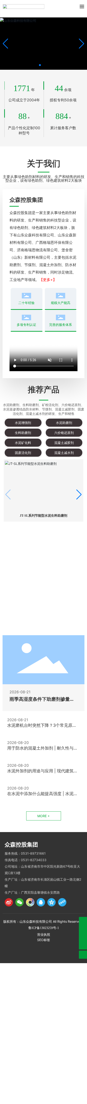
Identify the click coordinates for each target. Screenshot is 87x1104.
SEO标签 (43, 940)
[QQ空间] (51, 902)
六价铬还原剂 (64, 433)
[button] (40, 65)
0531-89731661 (33, 853)
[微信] (19, 902)
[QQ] (41, 902)
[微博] (9, 902)
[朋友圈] (30, 902)
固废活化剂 (23, 453)
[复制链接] (62, 902)
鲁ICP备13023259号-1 (43, 928)
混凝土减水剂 (64, 453)
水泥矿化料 (23, 443)
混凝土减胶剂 (64, 443)
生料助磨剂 (23, 433)
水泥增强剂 (23, 423)
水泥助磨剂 (64, 423)
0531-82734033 (33, 860)
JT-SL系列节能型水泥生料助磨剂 (43, 515)
